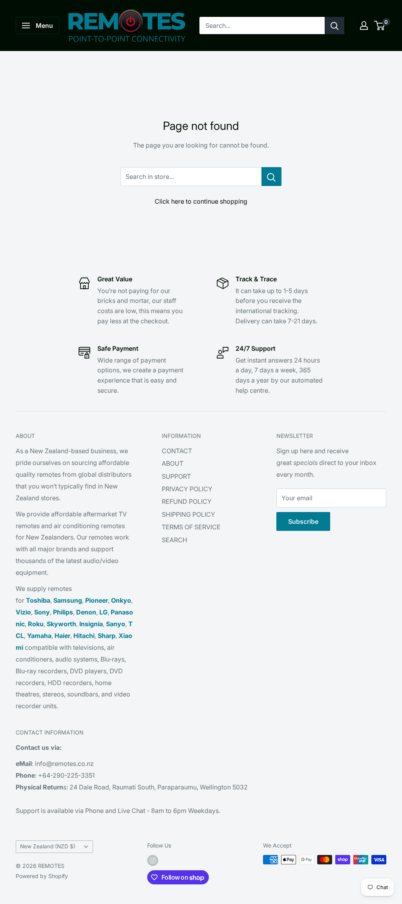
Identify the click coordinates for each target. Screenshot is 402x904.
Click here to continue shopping (201, 201)
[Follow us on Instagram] (152, 860)
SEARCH (174, 540)
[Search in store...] (271, 176)
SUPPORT (176, 476)
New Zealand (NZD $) (47, 846)
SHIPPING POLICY (188, 514)
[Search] (334, 25)
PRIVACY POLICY (187, 489)
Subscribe (303, 521)
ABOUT (172, 463)
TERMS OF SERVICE (191, 527)
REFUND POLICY (187, 501)
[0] (380, 25)
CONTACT (177, 451)
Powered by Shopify (42, 876)
